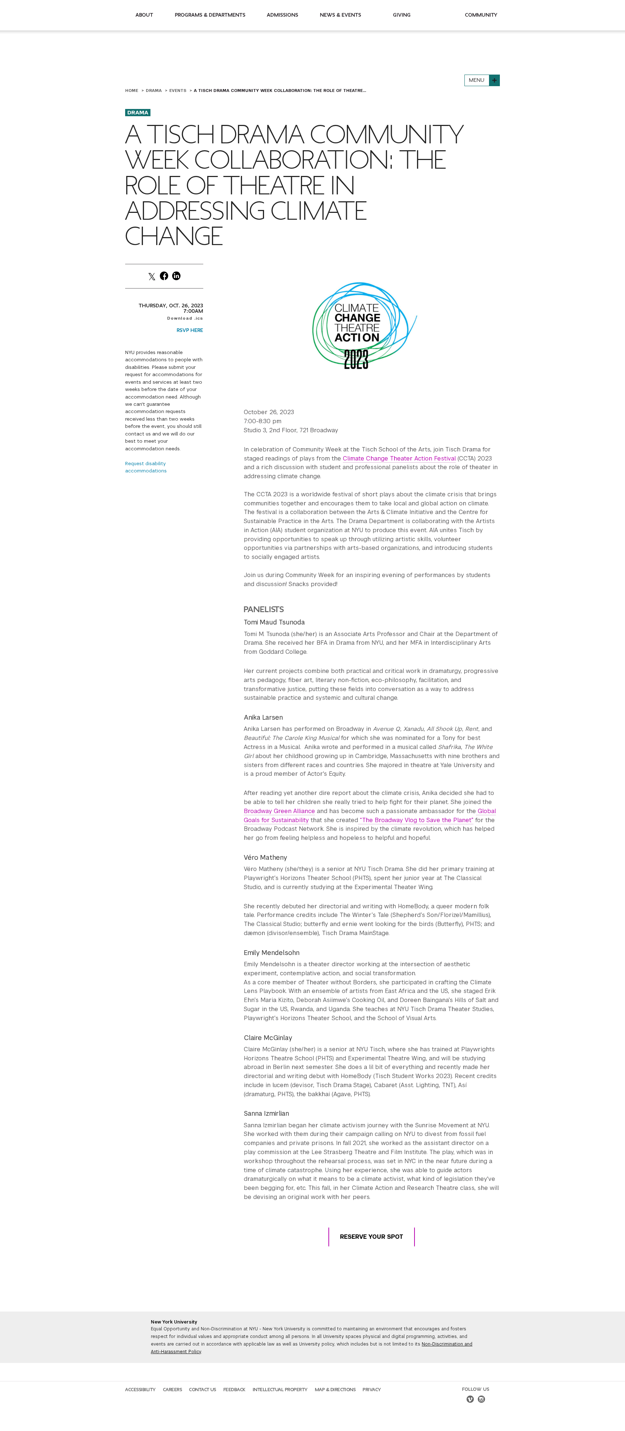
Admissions (282, 15)
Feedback (235, 1389)
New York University (174, 1322)
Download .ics (185, 318)
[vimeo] (470, 1400)
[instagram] (481, 1400)
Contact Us (202, 1389)
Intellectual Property (280, 1389)
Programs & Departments (210, 15)
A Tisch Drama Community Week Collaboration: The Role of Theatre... (280, 90)
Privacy (372, 1389)
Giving (402, 15)
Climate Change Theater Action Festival (399, 458)
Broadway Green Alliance (279, 811)
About (144, 15)
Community (481, 15)
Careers (172, 1389)
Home (132, 90)
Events (178, 90)
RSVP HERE (190, 330)
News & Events (340, 15)
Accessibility (140, 1389)
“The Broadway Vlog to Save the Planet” (415, 820)
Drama (154, 90)
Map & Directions (335, 1389)
